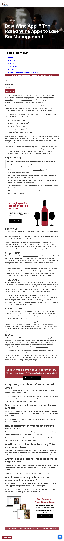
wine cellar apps (19, 289)
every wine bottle (26, 234)
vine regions (39, 314)
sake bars (23, 291)
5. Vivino (11, 69)
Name (7, 78)
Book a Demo (7, 537)
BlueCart (13, 280)
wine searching (38, 170)
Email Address (9, 84)
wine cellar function (21, 116)
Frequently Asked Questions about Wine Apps (23, 72)
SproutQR (14, 253)
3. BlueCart (11, 63)
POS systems (21, 244)
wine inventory (27, 100)
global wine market (41, 347)
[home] (6, 3)
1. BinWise (11, 57)
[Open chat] (60, 537)
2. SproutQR (12, 60)
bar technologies (47, 399)
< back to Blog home (12, 18)
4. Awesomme (12, 66)
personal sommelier (21, 311)
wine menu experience (30, 256)
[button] (60, 3)
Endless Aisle (29, 183)
